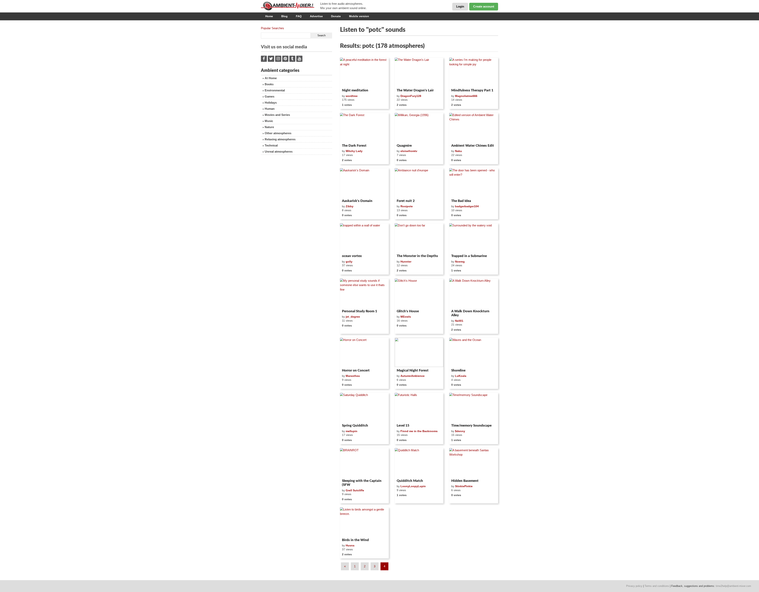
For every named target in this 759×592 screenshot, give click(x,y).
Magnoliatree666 (466, 96)
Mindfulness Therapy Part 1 (472, 90)
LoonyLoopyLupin (413, 486)
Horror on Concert (356, 370)
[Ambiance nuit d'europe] (419, 182)
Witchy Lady (354, 151)
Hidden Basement (465, 480)
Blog (284, 16)
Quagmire (404, 145)
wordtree (352, 96)
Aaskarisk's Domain (357, 201)
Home (269, 16)
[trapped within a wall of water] (364, 237)
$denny (460, 431)
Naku (458, 151)
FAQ (299, 16)
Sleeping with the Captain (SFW (361, 482)
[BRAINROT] (364, 462)
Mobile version (359, 16)
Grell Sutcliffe (355, 490)
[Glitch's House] (419, 293)
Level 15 (403, 425)
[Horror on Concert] (364, 352)
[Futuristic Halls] (419, 407)
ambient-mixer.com (290, 6)
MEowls (405, 316)
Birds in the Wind (355, 540)
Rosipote (406, 206)
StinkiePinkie (464, 486)
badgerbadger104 (467, 206)
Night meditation (355, 90)
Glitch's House (408, 311)
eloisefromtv (408, 151)
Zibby (349, 206)
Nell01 (459, 320)
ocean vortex (352, 256)
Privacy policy (634, 585)
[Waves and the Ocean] (473, 352)
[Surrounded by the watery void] (473, 237)
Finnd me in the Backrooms (419, 431)
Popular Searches (272, 28)
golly (349, 261)
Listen (349, 81)
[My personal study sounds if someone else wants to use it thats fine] (364, 293)
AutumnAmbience (412, 375)
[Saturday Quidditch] (364, 407)
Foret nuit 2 (406, 201)
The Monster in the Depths (417, 256)
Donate (336, 16)
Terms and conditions (657, 585)
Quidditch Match (410, 480)
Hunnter (405, 261)
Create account (483, 6)
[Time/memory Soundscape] (473, 407)
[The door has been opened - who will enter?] (473, 182)
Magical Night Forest (413, 370)
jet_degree (353, 316)
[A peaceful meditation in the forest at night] (364, 72)
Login (460, 6)
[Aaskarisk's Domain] (364, 182)
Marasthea (353, 375)
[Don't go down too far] (419, 237)
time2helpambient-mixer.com (733, 585)
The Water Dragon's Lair (415, 90)
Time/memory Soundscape (471, 425)
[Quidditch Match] (419, 462)
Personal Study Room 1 (359, 311)
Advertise (316, 16)
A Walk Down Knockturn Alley (470, 313)
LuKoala (460, 375)
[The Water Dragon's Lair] (419, 72)
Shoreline (458, 370)
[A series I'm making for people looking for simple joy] (473, 72)
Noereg (460, 261)
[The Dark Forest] (364, 127)
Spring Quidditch (355, 425)
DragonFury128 (410, 96)
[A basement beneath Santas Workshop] (473, 462)
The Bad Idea (461, 201)
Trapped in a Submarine (469, 256)
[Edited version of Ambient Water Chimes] (473, 127)
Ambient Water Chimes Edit (472, 145)
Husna (350, 545)
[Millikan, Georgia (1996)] (419, 127)
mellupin (351, 431)
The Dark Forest (354, 145)
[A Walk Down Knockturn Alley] (473, 293)
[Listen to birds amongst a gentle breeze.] (364, 522)
